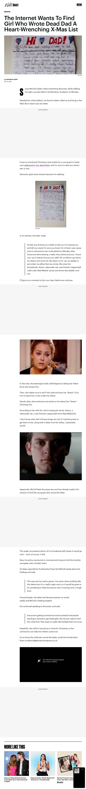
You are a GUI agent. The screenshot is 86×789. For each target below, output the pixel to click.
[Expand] (75, 769)
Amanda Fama (12, 79)
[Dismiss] (82, 769)
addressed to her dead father (37, 165)
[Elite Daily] (11, 5)
